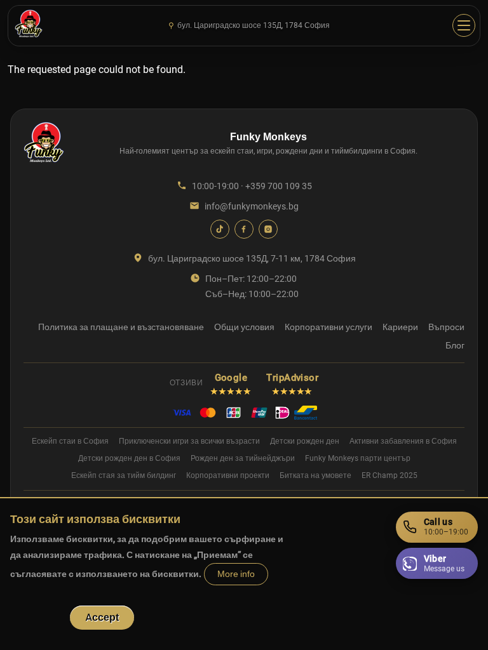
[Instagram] (268, 229)
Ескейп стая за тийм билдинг (123, 475)
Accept (102, 617)
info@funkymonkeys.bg (252, 206)
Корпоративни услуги (328, 327)
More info (236, 574)
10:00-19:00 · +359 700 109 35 (252, 186)
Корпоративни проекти (227, 475)
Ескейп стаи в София (70, 441)
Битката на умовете (315, 475)
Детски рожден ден (304, 441)
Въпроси (446, 327)
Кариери (400, 327)
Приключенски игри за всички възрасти (189, 441)
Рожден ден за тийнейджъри (243, 458)
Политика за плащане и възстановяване (121, 327)
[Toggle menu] (463, 25)
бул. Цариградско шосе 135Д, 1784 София (249, 25)
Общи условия (244, 327)
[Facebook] (244, 229)
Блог (454, 345)
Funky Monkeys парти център (357, 458)
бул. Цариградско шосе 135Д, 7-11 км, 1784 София (252, 258)
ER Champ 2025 (389, 475)
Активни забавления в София (403, 441)
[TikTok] (219, 229)
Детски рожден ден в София (129, 458)
